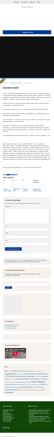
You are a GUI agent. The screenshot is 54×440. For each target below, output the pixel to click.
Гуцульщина (10, 373)
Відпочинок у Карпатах (8, 410)
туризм (43, 390)
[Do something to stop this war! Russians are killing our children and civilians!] (3, 81)
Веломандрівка (23, 371)
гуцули (21, 387)
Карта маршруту (19, 374)
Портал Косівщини (7, 419)
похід (24, 390)
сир (36, 389)
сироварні (39, 389)
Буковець (9, 371)
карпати (8, 390)
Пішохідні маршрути (20, 382)
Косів (25, 374)
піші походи (28, 390)
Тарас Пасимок (38, 381)
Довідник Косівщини (7, 414)
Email (7, 233)
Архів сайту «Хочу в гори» (16, 82)
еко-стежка (35, 387)
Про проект (16, 2)
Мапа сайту (32, 2)
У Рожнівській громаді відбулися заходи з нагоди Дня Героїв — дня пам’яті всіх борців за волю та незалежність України (39, 418)
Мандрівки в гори (38, 379)
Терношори (29, 384)
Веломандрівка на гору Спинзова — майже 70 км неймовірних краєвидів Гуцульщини (40, 410)
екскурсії (41, 387)
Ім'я (6, 226)
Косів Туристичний (33, 374)
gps (6, 371)
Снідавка (28, 382)
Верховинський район (38, 371)
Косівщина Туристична (24, 379)
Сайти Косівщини (7, 421)
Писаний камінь (11, 382)
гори (17, 387)
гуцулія (27, 386)
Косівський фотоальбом (8, 417)
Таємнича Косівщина (11, 384)
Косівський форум (7, 416)
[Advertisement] (27, 20)
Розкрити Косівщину (14, 325)
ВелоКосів (15, 371)
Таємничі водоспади (22, 384)
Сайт (6, 240)
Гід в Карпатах (24, 2)
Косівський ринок (12, 379)
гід (31, 387)
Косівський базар (37, 376)
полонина (20, 389)
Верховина (31, 371)
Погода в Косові (6, 413)
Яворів (14, 387)
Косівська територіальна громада (21, 376)
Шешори (10, 387)
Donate (38, 2)
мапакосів (14, 389)
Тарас (6, 325)
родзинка (33, 390)
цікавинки (9, 392)
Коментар (8, 206)
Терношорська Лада (35, 384)
